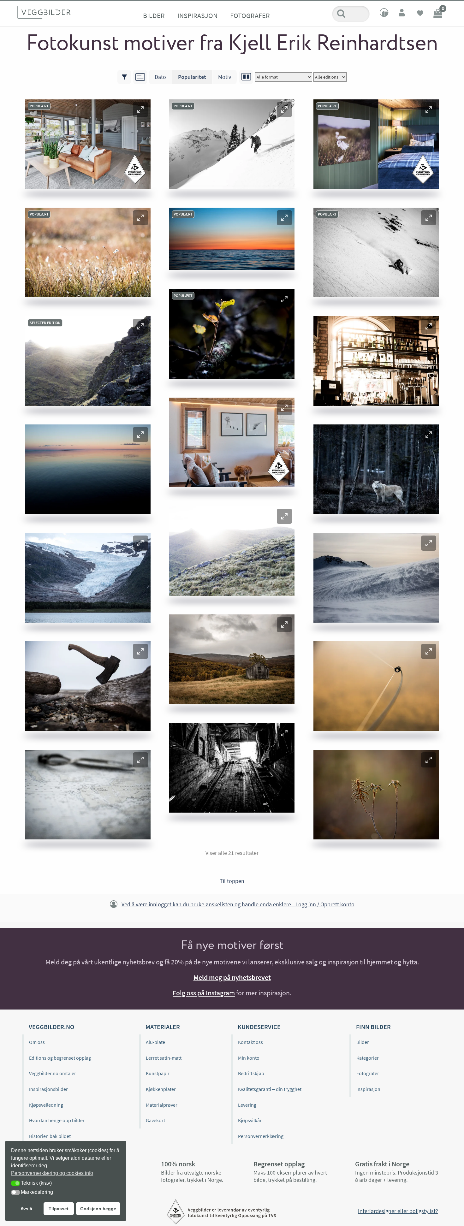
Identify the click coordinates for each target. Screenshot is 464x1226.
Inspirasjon (197, 15)
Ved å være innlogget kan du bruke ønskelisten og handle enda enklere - (238, 904)
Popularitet (192, 76)
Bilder (154, 15)
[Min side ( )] (402, 14)
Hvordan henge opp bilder (57, 1120)
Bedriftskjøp (251, 1073)
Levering (247, 1105)
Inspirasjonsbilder (48, 1089)
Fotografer (250, 15)
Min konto (248, 1058)
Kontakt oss (250, 1042)
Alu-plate (155, 1042)
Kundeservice (259, 1027)
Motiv (224, 76)
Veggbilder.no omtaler (52, 1073)
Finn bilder (373, 1027)
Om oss (37, 1042)
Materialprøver (161, 1105)
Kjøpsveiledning (46, 1105)
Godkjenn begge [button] (98, 1208)
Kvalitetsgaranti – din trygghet (269, 1089)
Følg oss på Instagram (204, 992)
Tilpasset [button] (58, 1208)
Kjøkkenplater (161, 1089)
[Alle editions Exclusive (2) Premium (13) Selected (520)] (330, 77)
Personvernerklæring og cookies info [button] (52, 1173)
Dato (160, 76)
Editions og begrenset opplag (60, 1058)
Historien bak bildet (50, 1136)
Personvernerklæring (260, 1136)
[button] (140, 109)
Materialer (163, 1027)
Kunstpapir (158, 1073)
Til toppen (232, 881)
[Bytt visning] (246, 77)
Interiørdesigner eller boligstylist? (398, 1211)
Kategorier (367, 1058)
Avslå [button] (26, 1208)
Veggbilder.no (51, 1027)
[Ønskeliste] (420, 14)
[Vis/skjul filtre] (124, 77)
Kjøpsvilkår (250, 1120)
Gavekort (155, 1120)
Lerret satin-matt (163, 1058)
